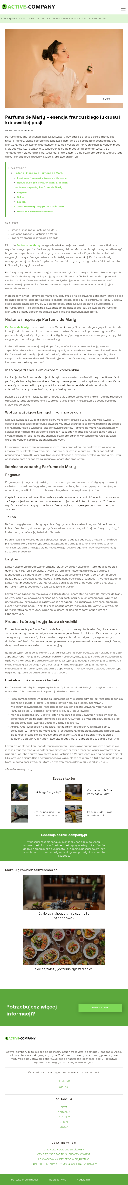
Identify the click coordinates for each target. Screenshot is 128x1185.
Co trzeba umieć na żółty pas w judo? (99, 792)
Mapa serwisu (57, 1179)
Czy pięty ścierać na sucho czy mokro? (63, 1154)
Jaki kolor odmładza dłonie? (64, 1149)
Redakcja (64, 1081)
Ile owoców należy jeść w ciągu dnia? (64, 1159)
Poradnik (64, 1112)
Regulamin (83, 1179)
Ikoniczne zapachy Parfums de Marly (38, 187)
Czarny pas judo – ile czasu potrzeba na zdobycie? (47, 813)
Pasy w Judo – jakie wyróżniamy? (99, 813)
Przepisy (64, 1117)
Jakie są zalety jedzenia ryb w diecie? (63, 969)
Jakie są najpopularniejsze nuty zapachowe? (64, 915)
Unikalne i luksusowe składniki (35, 211)
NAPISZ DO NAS (100, 1007)
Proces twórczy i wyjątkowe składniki (39, 206)
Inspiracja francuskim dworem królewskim (41, 178)
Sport (24, 18)
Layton (21, 201)
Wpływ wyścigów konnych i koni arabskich (42, 182)
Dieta (64, 1107)
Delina (20, 197)
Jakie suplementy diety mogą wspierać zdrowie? (64, 1164)
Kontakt (64, 1087)
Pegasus (22, 192)
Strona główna (9, 18)
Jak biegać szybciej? (47, 792)
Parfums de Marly (28, 245)
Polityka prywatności (24, 1179)
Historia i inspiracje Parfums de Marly (38, 173)
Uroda (64, 1126)
